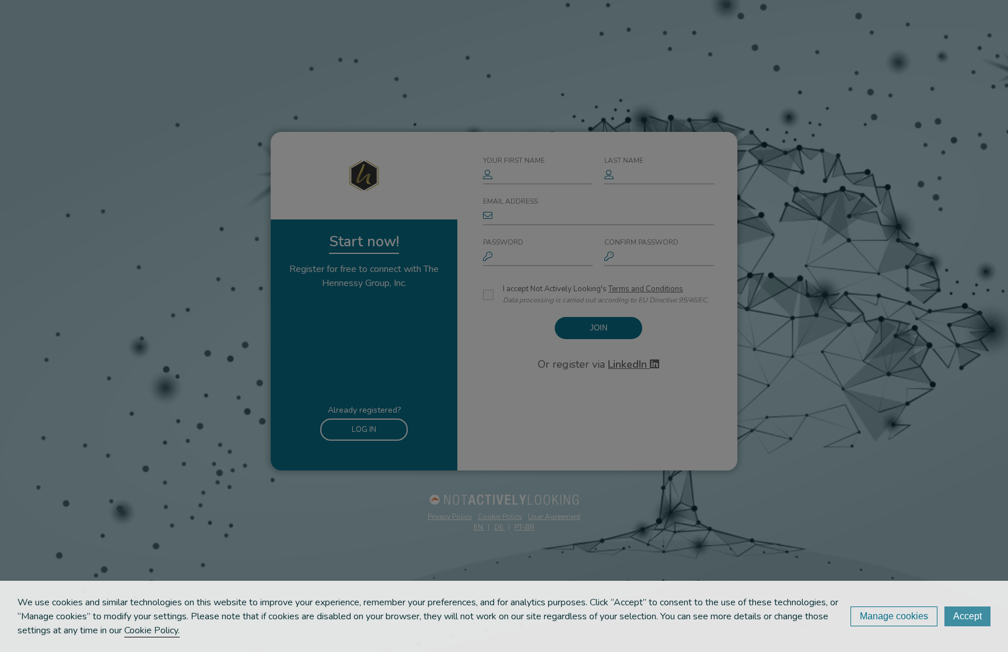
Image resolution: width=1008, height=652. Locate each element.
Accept (967, 616)
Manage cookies (894, 616)
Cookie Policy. (152, 630)
